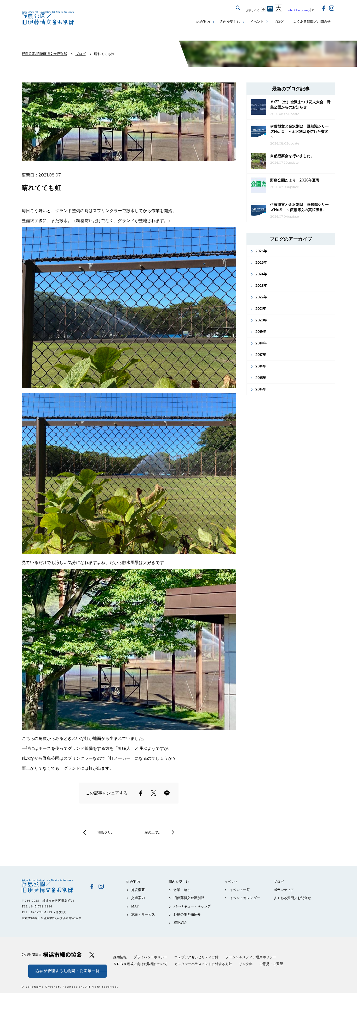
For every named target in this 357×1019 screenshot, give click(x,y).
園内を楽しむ (230, 22)
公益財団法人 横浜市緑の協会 (52, 954)
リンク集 (245, 964)
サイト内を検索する (238, 8)
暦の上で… (152, 832)
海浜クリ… (105, 832)
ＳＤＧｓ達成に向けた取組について (140, 964)
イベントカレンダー (244, 898)
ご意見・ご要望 (271, 964)
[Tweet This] (153, 793)
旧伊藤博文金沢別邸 (189, 898)
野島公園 (52, 886)
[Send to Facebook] (140, 793)
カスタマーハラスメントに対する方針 (203, 964)
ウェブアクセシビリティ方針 (196, 957)
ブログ (278, 22)
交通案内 (138, 898)
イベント (257, 22)
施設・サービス (143, 914)
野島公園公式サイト (48, 18)
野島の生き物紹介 (187, 914)
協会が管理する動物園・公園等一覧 (67, 971)
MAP (135, 906)
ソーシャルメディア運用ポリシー (250, 957)
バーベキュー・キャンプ (192, 906)
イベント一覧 (239, 890)
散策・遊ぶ (182, 890)
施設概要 (138, 890)
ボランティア (284, 890)
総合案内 (203, 22)
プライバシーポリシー (151, 957)
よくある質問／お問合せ (312, 22)
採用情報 (120, 957)
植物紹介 (180, 922)
